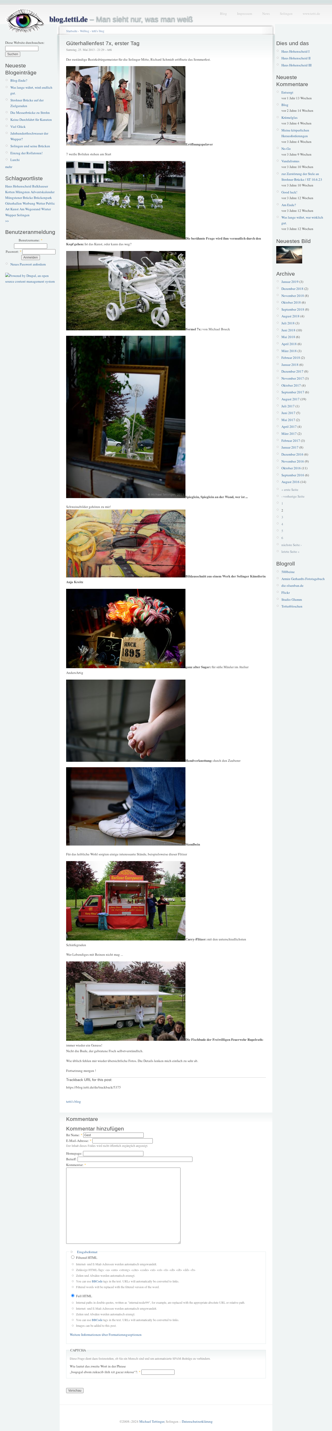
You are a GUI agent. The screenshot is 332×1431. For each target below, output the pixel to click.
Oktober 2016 (291, 468)
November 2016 (292, 461)
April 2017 (289, 426)
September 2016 (292, 475)
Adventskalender (42, 192)
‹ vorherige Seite (293, 496)
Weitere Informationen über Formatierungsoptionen (106, 1334)
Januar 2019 (290, 281)
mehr (8, 166)
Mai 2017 (288, 419)
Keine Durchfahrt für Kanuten (31, 119)
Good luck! (289, 192)
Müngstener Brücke (19, 197)
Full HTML (83, 1296)
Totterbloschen (291, 606)
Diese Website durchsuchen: (25, 42)
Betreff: (72, 1159)
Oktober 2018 (291, 302)
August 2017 (290, 399)
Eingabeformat (87, 1251)
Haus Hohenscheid (18, 186)
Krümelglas (289, 117)
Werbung (29, 203)
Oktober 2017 (291, 385)
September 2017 (292, 392)
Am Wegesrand (29, 209)
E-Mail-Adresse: (79, 1140)
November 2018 (292, 295)
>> (7, 220)
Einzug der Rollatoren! (26, 153)
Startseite (71, 31)
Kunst (14, 209)
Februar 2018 (290, 357)
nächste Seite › (291, 544)
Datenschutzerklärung (197, 1421)
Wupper (10, 215)
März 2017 (289, 433)
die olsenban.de (292, 585)
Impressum (244, 13)
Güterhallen (13, 203)
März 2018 (289, 350)
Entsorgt (287, 92)
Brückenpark (43, 197)
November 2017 (292, 378)
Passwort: (14, 251)
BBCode (97, 1281)
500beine (288, 571)
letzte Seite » (290, 551)
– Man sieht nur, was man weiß (121, 19)
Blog (223, 13)
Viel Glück (18, 126)
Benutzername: (31, 240)
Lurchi (15, 159)
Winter (46, 209)
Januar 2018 (290, 364)
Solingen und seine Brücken (30, 146)
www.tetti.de (311, 13)
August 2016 (290, 481)
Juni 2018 (288, 330)
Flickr (285, 592)
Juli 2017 (288, 406)
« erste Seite (289, 489)
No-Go (286, 148)
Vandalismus (290, 161)
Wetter (40, 203)
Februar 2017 (290, 440)
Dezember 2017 (292, 371)
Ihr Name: (74, 1135)
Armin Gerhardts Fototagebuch (303, 578)
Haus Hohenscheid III (296, 65)
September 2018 (292, 309)
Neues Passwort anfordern (28, 264)
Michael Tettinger (151, 1421)
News (266, 13)
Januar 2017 (290, 447)
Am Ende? (288, 205)
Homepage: (74, 1153)
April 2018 (289, 343)
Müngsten (23, 192)
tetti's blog (98, 31)
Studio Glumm (291, 599)
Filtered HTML (86, 1257)
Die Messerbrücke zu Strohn (30, 112)
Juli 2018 (288, 323)
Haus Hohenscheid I (295, 51)
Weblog (84, 31)
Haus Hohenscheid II (295, 58)
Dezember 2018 (292, 288)
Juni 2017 (288, 412)
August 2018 (290, 316)
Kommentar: (76, 1164)
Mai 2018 (288, 336)
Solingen (286, 13)
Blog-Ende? (18, 80)
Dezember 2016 (292, 454)
